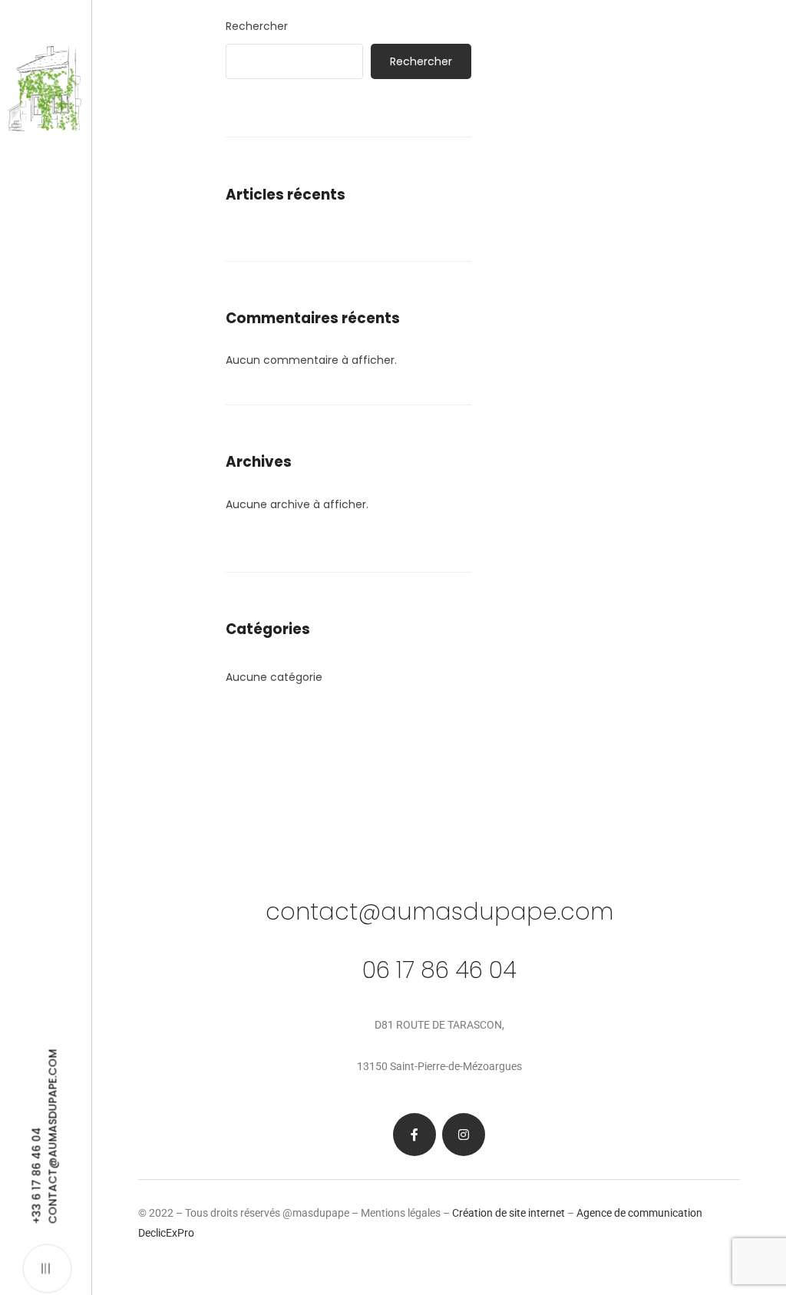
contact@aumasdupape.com (439, 911)
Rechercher (257, 26)
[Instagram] (463, 1134)
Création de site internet (508, 1213)
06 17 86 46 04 (439, 969)
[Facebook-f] (414, 1134)
